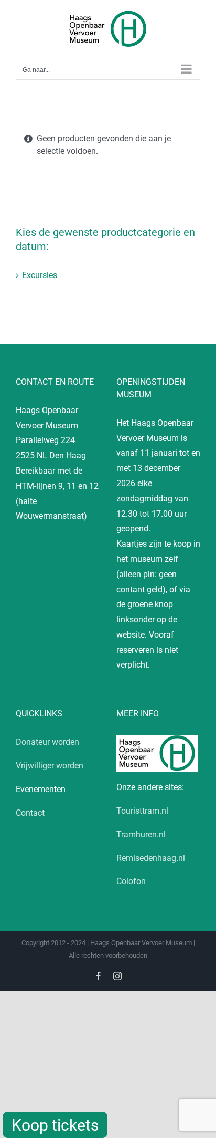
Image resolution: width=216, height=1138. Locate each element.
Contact (30, 813)
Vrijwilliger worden (49, 766)
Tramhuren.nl (141, 834)
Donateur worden (47, 742)
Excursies (39, 275)
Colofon (131, 881)
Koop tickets (55, 1125)
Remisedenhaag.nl (150, 858)
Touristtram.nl (142, 811)
